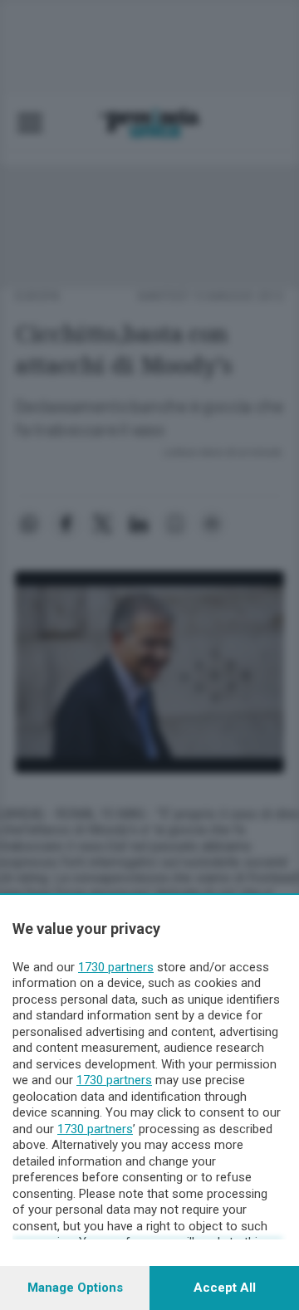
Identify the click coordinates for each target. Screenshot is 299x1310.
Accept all (225, 1287)
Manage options (75, 1287)
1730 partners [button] (116, 967)
